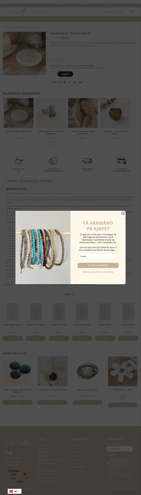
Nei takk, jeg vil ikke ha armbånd (98, 272)
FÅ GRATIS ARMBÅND (98, 265)
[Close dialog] (123, 213)
